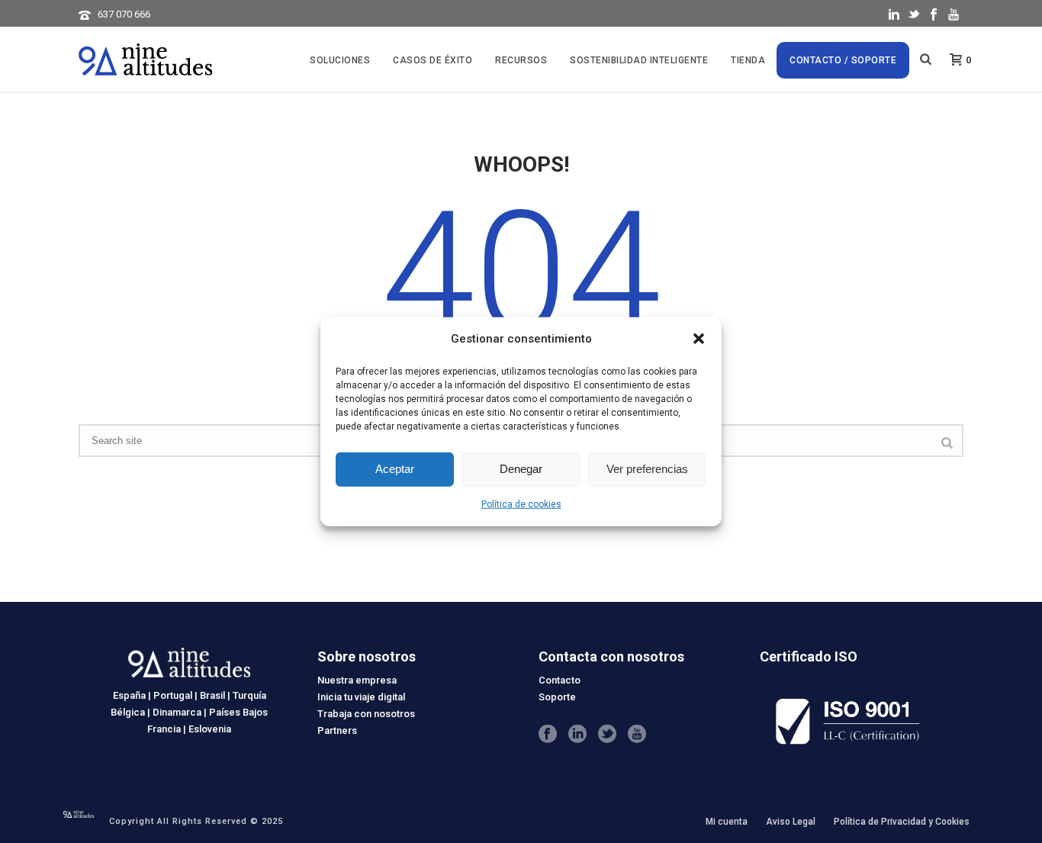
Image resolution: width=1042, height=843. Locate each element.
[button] (698, 338)
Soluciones (340, 60)
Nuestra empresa (357, 680)
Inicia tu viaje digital (361, 697)
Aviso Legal (790, 821)
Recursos (521, 60)
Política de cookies (521, 504)
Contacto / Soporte (843, 60)
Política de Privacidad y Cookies (902, 821)
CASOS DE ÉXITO (432, 60)
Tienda (748, 60)
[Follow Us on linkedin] (577, 735)
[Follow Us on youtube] (637, 735)
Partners (337, 730)
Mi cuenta (727, 821)
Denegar (521, 468)
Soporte (557, 697)
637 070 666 (124, 14)
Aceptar (394, 468)
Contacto (559, 680)
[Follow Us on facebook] (548, 735)
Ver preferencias (647, 468)
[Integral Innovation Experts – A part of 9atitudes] (78, 813)
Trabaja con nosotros (366, 713)
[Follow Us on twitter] (607, 735)
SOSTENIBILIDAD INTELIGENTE (639, 60)
